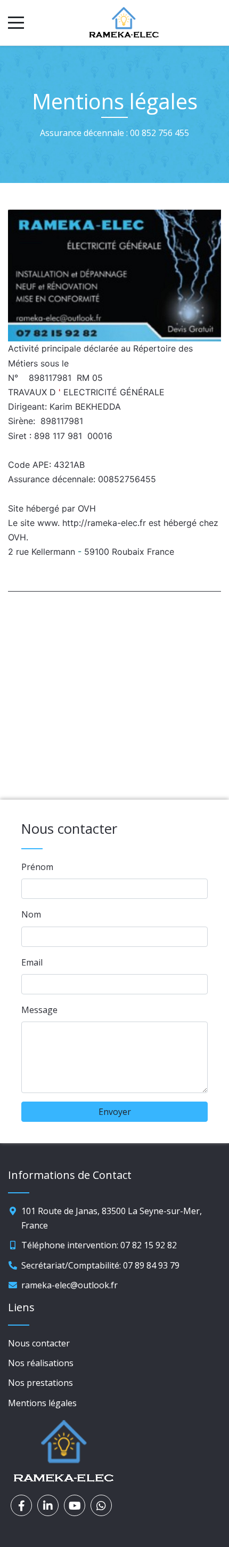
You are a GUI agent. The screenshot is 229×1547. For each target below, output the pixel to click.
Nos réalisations (40, 1363)
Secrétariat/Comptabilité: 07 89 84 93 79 (100, 1265)
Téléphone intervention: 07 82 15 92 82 (99, 1245)
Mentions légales (42, 1403)
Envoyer (115, 1112)
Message (39, 1010)
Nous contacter (39, 1343)
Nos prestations (40, 1383)
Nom (31, 914)
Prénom (37, 867)
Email (32, 962)
